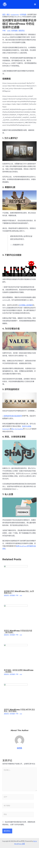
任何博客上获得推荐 (26, 305)
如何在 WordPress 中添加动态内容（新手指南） (18, 631)
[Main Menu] (35, 4)
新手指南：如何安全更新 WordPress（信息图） (18, 671)
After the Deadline (17, 429)
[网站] (18, 815)
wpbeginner (15, 14)
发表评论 (22, 30)
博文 (8, 14)
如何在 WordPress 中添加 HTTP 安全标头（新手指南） (19, 710)
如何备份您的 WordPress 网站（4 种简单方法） (19, 592)
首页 (3, 14)
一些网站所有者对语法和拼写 (12, 416)
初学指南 (23, 14)
